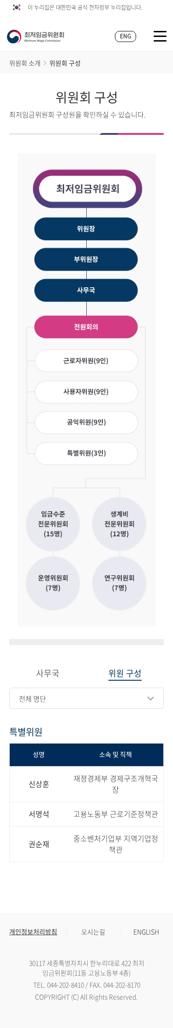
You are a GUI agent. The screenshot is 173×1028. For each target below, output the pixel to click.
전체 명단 (32, 699)
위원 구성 (125, 673)
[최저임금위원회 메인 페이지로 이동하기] (35, 36)
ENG (125, 36)
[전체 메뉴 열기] (160, 36)
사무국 (48, 673)
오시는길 (93, 931)
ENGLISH (146, 931)
